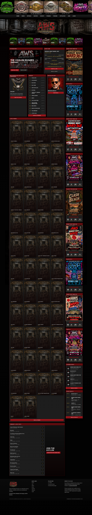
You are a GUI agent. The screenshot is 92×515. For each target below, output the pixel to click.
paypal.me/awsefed (73, 485)
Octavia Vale (34, 113)
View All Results (74, 417)
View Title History (18, 97)
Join (32, 484)
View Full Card (54, 68)
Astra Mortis (34, 80)
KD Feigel (33, 90)
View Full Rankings (37, 115)
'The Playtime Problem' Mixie (34, 103)
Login (33, 491)
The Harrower (34, 110)
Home (33, 482)
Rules (33, 487)
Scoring (33, 488)
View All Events (54, 71)
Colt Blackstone (35, 100)
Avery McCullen (35, 87)
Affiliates (33, 490)
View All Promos (37, 420)
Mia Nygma (34, 82)
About (33, 485)
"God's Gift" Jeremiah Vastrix (36, 93)
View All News (23, 70)
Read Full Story (14, 70)
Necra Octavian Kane (36, 108)
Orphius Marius (35, 95)
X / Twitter (50, 482)
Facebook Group (51, 484)
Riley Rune (34, 85)
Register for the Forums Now (53, 452)
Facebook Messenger (52, 485)
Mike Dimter (34, 105)
